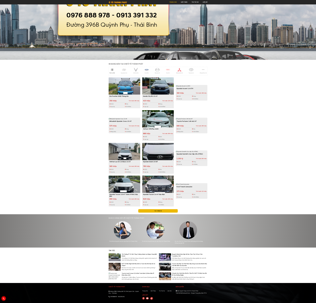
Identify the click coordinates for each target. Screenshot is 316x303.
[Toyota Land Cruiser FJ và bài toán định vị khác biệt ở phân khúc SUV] (115, 276)
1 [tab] (157, 57)
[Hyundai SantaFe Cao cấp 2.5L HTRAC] (191, 151)
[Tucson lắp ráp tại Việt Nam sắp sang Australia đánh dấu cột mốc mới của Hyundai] (165, 267)
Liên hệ (169, 291)
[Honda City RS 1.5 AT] (158, 86)
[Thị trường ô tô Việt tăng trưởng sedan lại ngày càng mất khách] (115, 257)
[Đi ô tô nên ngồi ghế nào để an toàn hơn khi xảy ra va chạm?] (115, 267)
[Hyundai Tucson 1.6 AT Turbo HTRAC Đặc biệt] (124, 184)
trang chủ (173, 2)
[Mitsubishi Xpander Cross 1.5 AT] (124, 119)
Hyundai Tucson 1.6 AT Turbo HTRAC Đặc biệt (123, 195)
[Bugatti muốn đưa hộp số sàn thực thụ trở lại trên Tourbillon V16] (165, 257)
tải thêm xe (158, 211)
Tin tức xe (162, 291)
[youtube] (147, 298)
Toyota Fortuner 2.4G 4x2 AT (187, 121)
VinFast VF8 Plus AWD (150, 129)
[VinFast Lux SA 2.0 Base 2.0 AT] (124, 151)
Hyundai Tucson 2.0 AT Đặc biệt (154, 194)
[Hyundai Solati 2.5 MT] (158, 151)
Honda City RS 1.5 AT (150, 96)
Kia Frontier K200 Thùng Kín (119, 96)
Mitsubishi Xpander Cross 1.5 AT (120, 121)
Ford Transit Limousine (184, 187)
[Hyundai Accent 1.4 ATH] (191, 86)
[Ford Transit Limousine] (191, 184)
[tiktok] (151, 298)
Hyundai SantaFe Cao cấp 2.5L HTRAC (190, 154)
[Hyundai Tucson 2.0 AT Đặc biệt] (158, 184)
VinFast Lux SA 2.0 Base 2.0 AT (120, 161)
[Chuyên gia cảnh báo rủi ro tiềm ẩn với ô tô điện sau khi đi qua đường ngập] (165, 276)
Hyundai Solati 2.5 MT (150, 161)
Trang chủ (145, 291)
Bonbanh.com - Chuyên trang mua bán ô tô (194, 293)
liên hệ (205, 2)
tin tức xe (195, 2)
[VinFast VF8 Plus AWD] (158, 118)
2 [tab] (159, 57)
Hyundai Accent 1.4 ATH (185, 88)
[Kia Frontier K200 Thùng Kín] (124, 86)
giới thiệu (184, 2)
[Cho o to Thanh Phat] (118, 2)
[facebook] (144, 298)
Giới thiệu (153, 291)
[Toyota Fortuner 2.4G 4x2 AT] (191, 119)
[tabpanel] (158, 32)
